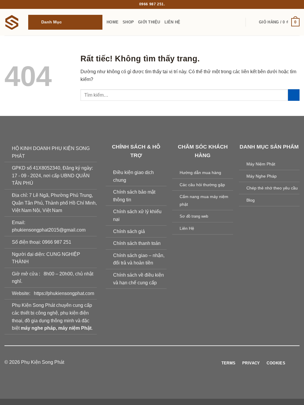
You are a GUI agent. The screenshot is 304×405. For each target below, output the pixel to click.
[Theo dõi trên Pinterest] (163, 362)
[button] (65, 22)
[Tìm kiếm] (252, 22)
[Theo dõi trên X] (155, 362)
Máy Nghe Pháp (261, 176)
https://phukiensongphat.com (64, 293)
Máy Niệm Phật (260, 164)
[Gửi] (294, 95)
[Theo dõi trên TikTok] (148, 362)
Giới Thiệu (149, 22)
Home (112, 22)
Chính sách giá (129, 231)
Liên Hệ (172, 22)
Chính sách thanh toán (137, 243)
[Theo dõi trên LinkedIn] (170, 362)
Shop (128, 22)
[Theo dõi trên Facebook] (134, 362)
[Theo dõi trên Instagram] (141, 362)
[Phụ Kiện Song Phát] (11, 22)
